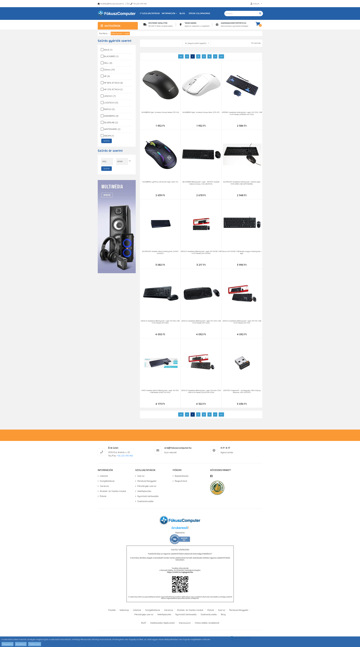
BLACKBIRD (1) (111, 56)
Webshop (124, 610)
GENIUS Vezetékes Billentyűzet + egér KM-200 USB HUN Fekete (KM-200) (201, 322)
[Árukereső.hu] (180, 528)
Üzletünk (104, 476)
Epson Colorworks (199, 13)
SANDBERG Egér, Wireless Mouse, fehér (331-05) (201, 112)
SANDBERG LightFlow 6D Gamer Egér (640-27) (160, 182)
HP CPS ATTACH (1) (113, 89)
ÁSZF (143, 623)
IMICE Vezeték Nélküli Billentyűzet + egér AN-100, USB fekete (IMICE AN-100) (160, 391)
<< (181, 56)
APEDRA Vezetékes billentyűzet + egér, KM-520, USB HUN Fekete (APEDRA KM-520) (242, 113)
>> (221, 56)
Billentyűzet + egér (120, 33)
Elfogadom (7, 644)
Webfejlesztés (144, 491)
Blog (182, 13)
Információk (168, 13)
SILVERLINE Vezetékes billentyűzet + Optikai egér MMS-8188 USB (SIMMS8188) (241, 183)
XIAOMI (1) (109, 135)
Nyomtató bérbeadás (148, 496)
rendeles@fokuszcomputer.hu (112, 4)
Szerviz (140, 476)
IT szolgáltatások (150, 13)
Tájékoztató (34, 644)
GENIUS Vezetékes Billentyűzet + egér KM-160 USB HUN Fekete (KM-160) (160, 322)
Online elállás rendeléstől (207, 623)
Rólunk (103, 496)
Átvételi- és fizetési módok (113, 491)
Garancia (104, 486)
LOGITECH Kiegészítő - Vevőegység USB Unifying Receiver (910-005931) (242, 391)
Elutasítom (21, 644)
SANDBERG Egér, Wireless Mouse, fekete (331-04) (160, 112)
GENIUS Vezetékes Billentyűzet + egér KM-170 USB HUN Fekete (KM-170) (242, 322)
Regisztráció (181, 481)
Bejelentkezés (182, 476)
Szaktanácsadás (145, 501)
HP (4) (107, 76)
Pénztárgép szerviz (146, 486)
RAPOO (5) (109, 109)
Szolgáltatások (107, 481)
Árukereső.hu (180, 533)
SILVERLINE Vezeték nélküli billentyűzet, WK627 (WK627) (160, 252)
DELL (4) (108, 63)
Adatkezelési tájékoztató (162, 623)
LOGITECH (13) (111, 102)
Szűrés (107, 140)
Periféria (103, 33)
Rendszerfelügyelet (146, 481)
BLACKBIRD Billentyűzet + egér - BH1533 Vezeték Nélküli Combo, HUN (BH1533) (201, 183)
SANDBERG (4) (111, 116)
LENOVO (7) (110, 96)
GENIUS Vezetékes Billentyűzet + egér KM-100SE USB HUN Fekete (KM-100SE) (201, 252)
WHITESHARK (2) (112, 129)
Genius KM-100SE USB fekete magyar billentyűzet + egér (242, 252)
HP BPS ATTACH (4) (113, 82)
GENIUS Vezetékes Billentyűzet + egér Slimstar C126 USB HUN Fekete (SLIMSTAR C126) (201, 391)
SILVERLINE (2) (111, 122)
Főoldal (111, 610)
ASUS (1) (108, 49)
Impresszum (185, 623)
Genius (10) (109, 69)
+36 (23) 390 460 (140, 4)
